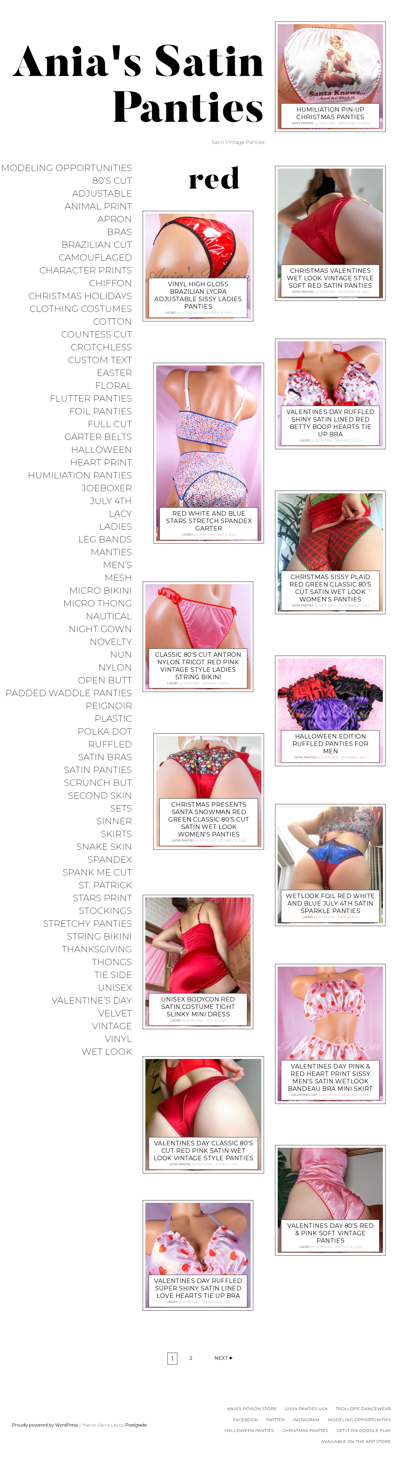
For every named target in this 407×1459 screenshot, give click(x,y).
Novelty (111, 642)
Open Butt (105, 680)
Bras (119, 232)
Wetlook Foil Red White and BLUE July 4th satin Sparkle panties (330, 904)
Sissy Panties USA (306, 1408)
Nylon (115, 667)
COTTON (112, 322)
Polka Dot (104, 732)
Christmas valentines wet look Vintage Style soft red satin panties (330, 278)
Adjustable (102, 194)
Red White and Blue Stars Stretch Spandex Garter (209, 521)
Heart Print (101, 463)
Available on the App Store (356, 1441)
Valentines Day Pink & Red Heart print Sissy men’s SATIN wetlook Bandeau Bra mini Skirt (330, 1077)
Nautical (109, 616)
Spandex (110, 860)
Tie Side (113, 975)
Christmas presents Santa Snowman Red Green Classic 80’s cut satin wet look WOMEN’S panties (209, 819)
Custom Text (100, 360)
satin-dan (189, 313)
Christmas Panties (305, 1430)
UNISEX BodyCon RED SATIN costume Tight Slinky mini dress (198, 1007)
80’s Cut (112, 181)
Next (221, 1358)
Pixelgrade (136, 1425)
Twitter (275, 1419)
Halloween (101, 450)
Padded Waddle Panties (68, 693)
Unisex (115, 988)
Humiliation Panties (80, 475)
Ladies (115, 527)
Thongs (112, 962)
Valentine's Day (304, 1095)
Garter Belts (98, 437)
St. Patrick (105, 885)
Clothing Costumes (80, 309)
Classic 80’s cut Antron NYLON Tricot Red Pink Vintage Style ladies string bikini (198, 666)
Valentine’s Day (92, 1001)
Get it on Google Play (363, 1430)
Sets (121, 808)
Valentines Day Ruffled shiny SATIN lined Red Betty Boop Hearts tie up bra (330, 423)
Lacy (120, 514)
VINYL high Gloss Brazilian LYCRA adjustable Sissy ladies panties (198, 295)
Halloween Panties (249, 1430)
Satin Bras (105, 757)
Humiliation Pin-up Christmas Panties (330, 113)
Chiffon (110, 283)
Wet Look (107, 1052)
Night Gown (100, 629)
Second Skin (100, 796)
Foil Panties (100, 411)
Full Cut (110, 424)
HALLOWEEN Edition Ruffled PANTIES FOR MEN (330, 744)
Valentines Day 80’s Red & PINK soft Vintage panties (330, 1233)
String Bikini (99, 936)
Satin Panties (98, 770)
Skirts (116, 834)
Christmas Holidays (80, 296)
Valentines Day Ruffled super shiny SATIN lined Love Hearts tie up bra (198, 1288)
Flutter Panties (91, 398)
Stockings (105, 911)
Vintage (112, 1026)
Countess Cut (96, 334)
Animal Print (98, 206)
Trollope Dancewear (363, 1408)
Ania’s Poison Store (252, 1408)
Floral (113, 386)
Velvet (115, 1013)
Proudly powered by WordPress (45, 1425)
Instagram (306, 1419)
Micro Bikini (100, 591)
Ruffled (110, 744)
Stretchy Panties (87, 924)
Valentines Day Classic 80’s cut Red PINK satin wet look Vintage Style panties (204, 1151)
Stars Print (102, 898)
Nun (121, 655)
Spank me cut (97, 872)
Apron (114, 219)
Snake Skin (104, 847)
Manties (111, 552)
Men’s (117, 565)
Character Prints (85, 270)
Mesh (118, 578)
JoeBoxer (107, 488)
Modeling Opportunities (66, 168)
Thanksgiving (97, 949)
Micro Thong (97, 603)
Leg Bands (105, 539)
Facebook (245, 1419)
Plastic (113, 719)
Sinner (114, 821)
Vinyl (118, 1039)
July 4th (111, 501)
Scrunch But (98, 783)
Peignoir (109, 706)
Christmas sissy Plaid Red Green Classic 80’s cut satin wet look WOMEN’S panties (330, 588)
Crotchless (101, 347)
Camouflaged (95, 258)
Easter (114, 373)
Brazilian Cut (96, 245)
